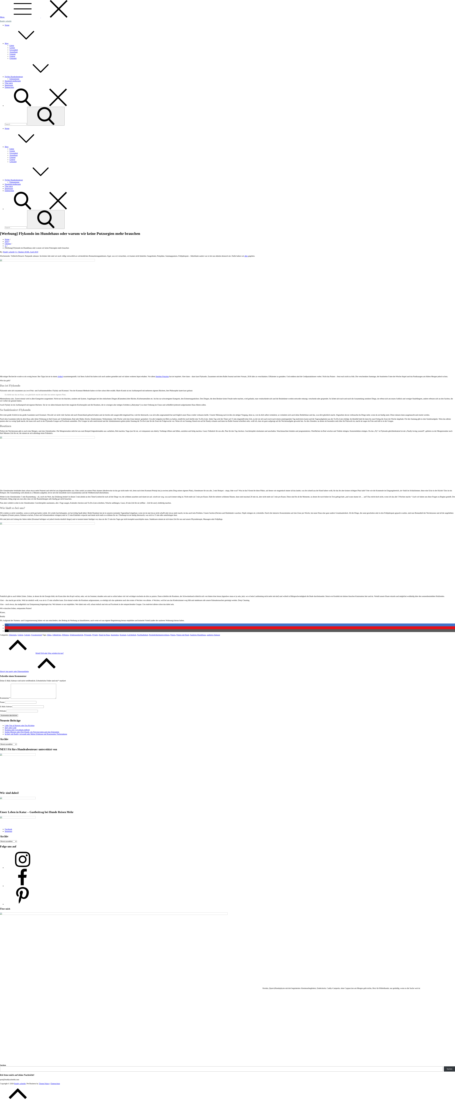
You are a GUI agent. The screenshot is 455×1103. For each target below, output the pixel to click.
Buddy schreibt (5, 21)
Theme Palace (44, 1084)
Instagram (8, 831)
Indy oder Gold (10, 728)
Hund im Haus (104, 635)
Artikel (60, 376)
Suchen (3, 1065)
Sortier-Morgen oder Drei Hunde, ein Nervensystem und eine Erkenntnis (32, 732)
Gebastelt (12, 58)
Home (7, 25)
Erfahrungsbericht (76, 635)
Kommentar (5, 698)
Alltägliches (56, 635)
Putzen (172, 635)
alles (246, 256)
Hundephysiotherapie (13, 81)
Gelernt (12, 56)
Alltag (49, 635)
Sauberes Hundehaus (198, 635)
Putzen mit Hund (182, 635)
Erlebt (11, 46)
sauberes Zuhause (213, 635)
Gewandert (13, 50)
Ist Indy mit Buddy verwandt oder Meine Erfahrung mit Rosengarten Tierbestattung (36, 734)
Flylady (95, 635)
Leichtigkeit (131, 635)
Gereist (12, 48)
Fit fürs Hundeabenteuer (14, 77)
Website (3, 711)
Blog (6, 43)
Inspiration (115, 635)
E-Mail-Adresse (6, 707)
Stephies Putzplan (162, 376)
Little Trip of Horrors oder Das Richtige (19, 726)
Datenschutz (9, 87)
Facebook (8, 829)
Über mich (9, 83)
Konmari (123, 635)
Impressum (9, 85)
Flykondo (87, 635)
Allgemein (13, 635)
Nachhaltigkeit (142, 635)
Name (2, 702)
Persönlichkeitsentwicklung (159, 635)
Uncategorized (36, 635)
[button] (7, 625)
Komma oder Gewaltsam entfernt (17, 730)
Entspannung (14, 79)
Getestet (12, 54)
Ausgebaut (13, 52)
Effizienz (65, 635)
